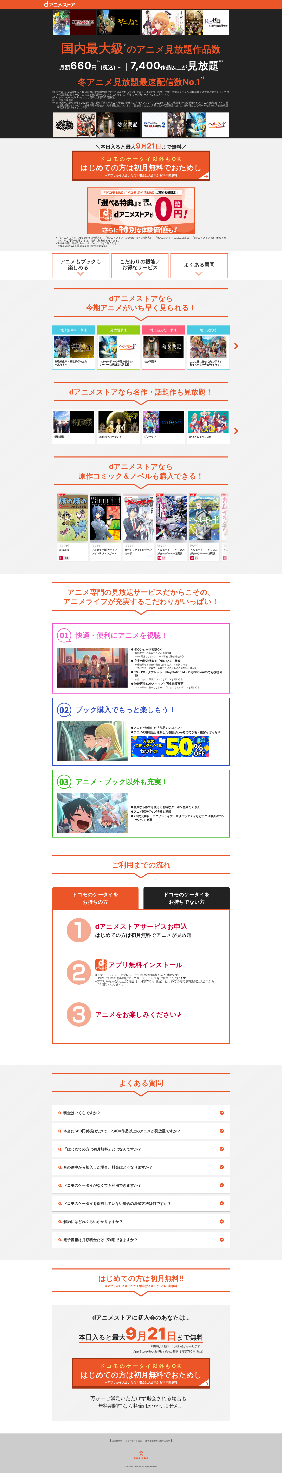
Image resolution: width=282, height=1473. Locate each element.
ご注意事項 (117, 1440)
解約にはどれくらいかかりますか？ (93, 1221)
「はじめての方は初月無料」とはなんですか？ (102, 1149)
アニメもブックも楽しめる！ (80, 264)
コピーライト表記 (134, 1440)
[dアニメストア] (59, 4)
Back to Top (141, 1457)
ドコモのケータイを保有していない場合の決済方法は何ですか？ (117, 1203)
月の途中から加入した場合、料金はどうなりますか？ (108, 1167)
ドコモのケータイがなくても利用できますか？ (102, 1185)
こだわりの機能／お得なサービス (140, 264)
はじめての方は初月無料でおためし (141, 166)
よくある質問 (199, 265)
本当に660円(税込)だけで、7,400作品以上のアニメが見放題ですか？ (122, 1131)
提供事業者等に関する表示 (157, 1440)
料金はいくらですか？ (82, 1113)
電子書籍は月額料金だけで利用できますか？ (100, 1240)
